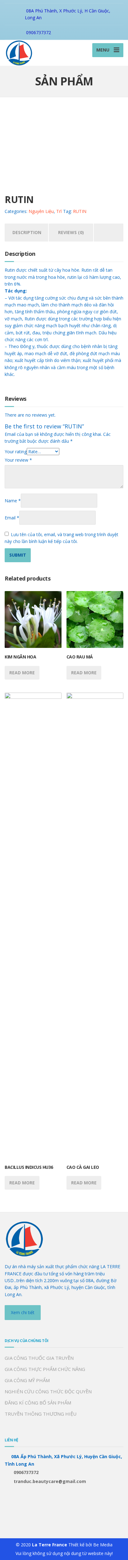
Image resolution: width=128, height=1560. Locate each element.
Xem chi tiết (22, 1312)
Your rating (16, 451)
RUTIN (79, 211)
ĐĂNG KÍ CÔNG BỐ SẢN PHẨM (38, 1402)
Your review (18, 460)
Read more (22, 673)
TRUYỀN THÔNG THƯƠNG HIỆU (40, 1414)
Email (12, 518)
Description (26, 232)
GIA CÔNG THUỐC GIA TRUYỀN (39, 1358)
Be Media (102, 1545)
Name (13, 501)
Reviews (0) (71, 232)
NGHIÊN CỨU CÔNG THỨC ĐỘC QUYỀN (48, 1391)
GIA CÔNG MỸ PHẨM (27, 1380)
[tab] (27, 233)
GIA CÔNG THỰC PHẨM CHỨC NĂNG (45, 1369)
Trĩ (59, 211)
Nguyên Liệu (41, 211)
